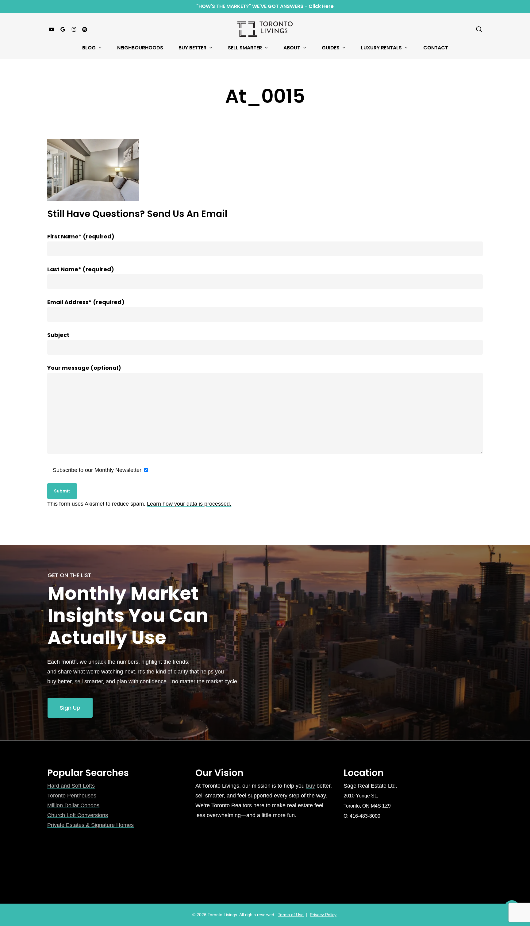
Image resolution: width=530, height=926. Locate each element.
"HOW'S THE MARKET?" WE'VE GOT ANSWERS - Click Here (265, 6)
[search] (479, 29)
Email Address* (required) (86, 302)
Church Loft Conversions (77, 815)
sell (79, 681)
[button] (70, 708)
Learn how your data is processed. (189, 504)
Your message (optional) (84, 368)
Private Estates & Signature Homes (90, 825)
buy (310, 786)
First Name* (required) (80, 236)
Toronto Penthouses (71, 796)
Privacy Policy (323, 914)
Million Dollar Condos (73, 805)
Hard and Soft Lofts (71, 786)
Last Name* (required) (80, 269)
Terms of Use (291, 914)
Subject (58, 335)
